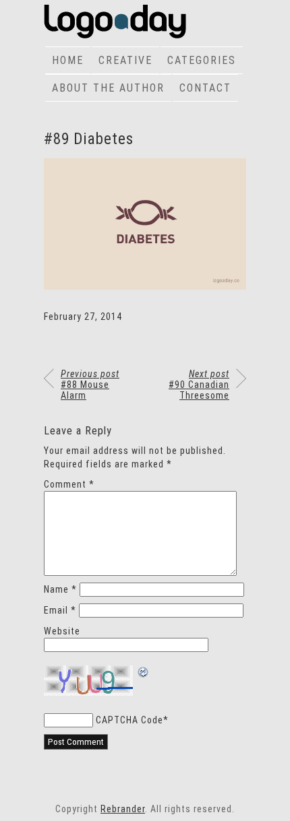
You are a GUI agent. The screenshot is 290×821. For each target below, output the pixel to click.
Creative (125, 60)
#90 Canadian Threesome (199, 384)
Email (60, 610)
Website (62, 631)
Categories (201, 60)
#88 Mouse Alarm (90, 384)
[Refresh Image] (143, 673)
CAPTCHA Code (129, 720)
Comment (69, 484)
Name (60, 589)
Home (68, 60)
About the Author (108, 87)
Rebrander (122, 808)
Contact (205, 87)
